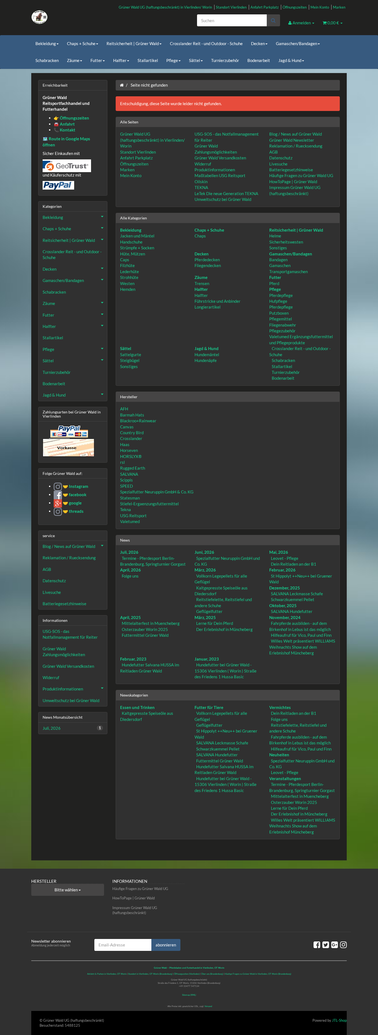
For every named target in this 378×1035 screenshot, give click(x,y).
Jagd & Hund (289, 60)
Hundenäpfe (206, 360)
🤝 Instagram (75, 486)
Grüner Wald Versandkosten (220, 157)
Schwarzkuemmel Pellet (292, 599)
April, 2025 (130, 617)
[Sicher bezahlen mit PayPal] (68, 431)
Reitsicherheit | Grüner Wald (133, 43)
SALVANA (129, 474)
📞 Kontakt (64, 129)
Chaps (200, 235)
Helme (275, 235)
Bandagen (278, 259)
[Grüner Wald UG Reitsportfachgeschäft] (81, 17)
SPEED (126, 485)
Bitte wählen (67, 889)
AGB (273, 151)
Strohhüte (129, 277)
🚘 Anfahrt (64, 123)
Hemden (127, 289)
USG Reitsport (133, 515)
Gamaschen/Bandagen (296, 43)
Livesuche (278, 163)
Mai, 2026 (278, 552)
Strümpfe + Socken (137, 247)
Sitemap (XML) (189, 994)
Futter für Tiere (209, 707)
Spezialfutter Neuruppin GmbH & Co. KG (156, 491)
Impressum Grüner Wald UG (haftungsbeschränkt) (134, 910)
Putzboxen (279, 312)
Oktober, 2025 (283, 605)
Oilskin (201, 181)
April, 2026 (130, 569)
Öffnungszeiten (295, 7)
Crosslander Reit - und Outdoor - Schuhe (206, 43)
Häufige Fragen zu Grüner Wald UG (301, 175)
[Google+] (334, 944)
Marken (339, 7)
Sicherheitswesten (286, 241)
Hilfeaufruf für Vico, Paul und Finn (301, 635)
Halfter (119, 60)
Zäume (73, 60)
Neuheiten (279, 754)
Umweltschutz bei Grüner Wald (223, 199)
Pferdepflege (281, 295)
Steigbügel (129, 360)
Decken (258, 43)
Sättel (194, 60)
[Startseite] (122, 84)
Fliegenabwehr (282, 324)
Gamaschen (280, 265)
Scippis (126, 479)
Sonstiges (278, 247)
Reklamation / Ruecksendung (295, 145)
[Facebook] (317, 944)
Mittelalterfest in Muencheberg (151, 623)
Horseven (129, 450)
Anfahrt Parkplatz (264, 7)
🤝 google (72, 502)
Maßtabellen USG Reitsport (220, 175)
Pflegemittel (280, 318)
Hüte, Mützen (132, 253)
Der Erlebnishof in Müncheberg (224, 629)
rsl (122, 462)
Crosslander (131, 438)
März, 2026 (205, 569)
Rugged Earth (132, 467)
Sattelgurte (130, 354)
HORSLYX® (131, 456)
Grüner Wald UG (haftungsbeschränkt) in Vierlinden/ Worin (165, 7)
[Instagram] (343, 944)
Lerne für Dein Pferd (214, 623)
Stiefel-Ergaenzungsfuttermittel (149, 503)
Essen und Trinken (137, 707)
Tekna (125, 509)
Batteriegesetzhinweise (291, 169)
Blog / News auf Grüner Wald (295, 133)
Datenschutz (280, 157)
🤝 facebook (74, 494)
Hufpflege (278, 301)
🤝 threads (73, 511)
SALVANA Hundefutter (291, 611)
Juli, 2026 (129, 552)
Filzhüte (127, 265)
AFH (124, 408)
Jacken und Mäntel (137, 235)
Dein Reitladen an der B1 (293, 564)
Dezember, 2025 (284, 587)
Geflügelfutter (209, 611)
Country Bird (132, 432)
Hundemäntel (207, 354)
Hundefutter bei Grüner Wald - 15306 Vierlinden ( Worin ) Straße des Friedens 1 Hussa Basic (226, 670)
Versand (208, 1006)
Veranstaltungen (285, 778)
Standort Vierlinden (231, 7)
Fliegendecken (208, 265)
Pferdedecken (207, 259)
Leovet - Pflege (284, 558)
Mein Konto (319, 7)
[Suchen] (273, 20)
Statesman (130, 497)
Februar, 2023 (133, 658)
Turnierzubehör (225, 60)
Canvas (127, 426)
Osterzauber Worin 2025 (145, 629)
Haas (125, 444)
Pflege (172, 60)
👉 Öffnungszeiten (71, 117)
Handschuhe (131, 241)
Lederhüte (129, 271)
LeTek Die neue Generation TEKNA (226, 193)
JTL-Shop (339, 1020)
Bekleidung (45, 43)
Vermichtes (280, 707)
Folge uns (130, 575)
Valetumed (130, 521)
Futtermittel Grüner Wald (145, 635)
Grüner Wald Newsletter (291, 140)
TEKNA (201, 187)
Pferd (274, 283)
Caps (124, 259)
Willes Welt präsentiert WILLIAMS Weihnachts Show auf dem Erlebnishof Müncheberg (302, 646)
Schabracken (47, 60)
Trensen (202, 283)
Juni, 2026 (204, 552)
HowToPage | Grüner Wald (293, 181)
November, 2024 (285, 617)
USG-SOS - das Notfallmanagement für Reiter (70, 634)
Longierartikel (208, 306)
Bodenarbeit (258, 60)
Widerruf (203, 163)
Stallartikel (148, 60)
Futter (96, 60)
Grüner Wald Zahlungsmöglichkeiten (64, 651)
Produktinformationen (215, 169)
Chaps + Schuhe (81, 43)
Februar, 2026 (282, 569)
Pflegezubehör (282, 330)
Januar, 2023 (207, 658)
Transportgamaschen (288, 271)
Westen (127, 283)
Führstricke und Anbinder (217, 301)
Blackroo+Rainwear (138, 420)
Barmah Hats (132, 414)
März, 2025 (205, 617)
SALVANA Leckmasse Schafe (297, 593)
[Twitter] (325, 944)
